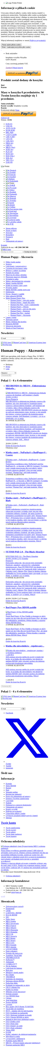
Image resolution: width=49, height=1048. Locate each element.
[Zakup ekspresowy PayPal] (23, 75)
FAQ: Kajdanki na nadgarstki (17, 1013)
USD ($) (9, 126)
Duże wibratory (11, 951)
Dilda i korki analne (13, 262)
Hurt (7, 239)
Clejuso (8, 998)
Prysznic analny (12, 288)
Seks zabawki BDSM (14, 296)
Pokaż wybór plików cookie (11, 45)
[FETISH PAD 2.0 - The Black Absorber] (22, 556)
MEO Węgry (11, 941)
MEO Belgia (10, 938)
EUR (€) (9, 124)
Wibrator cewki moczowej (15, 992)
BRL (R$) (9, 132)
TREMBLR (10, 977)
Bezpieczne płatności (14, 794)
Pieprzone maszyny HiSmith (16, 277)
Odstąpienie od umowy (14, 241)
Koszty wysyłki (11, 809)
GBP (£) (9, 145)
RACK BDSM (11, 915)
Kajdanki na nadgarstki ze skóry (18, 985)
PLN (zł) (9, 152)
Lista (7, 369)
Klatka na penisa (12, 990)
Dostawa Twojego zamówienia (17, 799)
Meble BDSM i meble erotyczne (18, 290)
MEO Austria (11, 921)
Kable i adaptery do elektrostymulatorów (21, 1034)
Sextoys (9, 264)
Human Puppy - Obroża (19, 307)
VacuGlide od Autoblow (15, 1009)
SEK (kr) (9, 158)
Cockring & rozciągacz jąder (16, 268)
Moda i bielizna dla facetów (16, 322)
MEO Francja (11, 926)
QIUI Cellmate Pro (13, 987)
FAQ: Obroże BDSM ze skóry (17, 1017)
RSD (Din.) (10, 156)
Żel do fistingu (11, 966)
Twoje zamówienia (13, 828)
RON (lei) (9, 154)
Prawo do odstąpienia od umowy (18, 796)
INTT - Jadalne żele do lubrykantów (19, 1011)
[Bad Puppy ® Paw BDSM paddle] (19, 612)
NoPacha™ (10, 960)
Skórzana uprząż (12, 320)
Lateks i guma (11, 317)
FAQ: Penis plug (12, 1024)
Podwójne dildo (12, 983)
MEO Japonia (11, 947)
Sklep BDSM (11, 786)
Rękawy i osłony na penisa (16, 271)
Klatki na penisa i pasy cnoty (16, 285)
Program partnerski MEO (15, 1045)
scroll (3, 896)
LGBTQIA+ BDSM (13, 913)
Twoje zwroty (11, 830)
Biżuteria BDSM (12, 324)
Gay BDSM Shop (12, 996)
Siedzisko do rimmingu (14, 979)
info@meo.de (16, 892)
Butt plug (9, 970)
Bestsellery (10, 235)
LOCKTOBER (11, 949)
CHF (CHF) (10, 137)
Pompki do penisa (12, 273)
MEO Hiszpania (12, 930)
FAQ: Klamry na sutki (14, 1026)
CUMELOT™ (11, 964)
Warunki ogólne (12, 792)
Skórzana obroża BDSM (15, 981)
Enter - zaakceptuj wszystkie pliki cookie (16, 47)
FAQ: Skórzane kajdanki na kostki (19, 1015)
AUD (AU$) (10, 128)
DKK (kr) (9, 143)
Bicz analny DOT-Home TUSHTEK (20, 1007)
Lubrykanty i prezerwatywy (16, 266)
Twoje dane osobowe (14, 834)
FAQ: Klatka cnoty (13, 1022)
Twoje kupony (11, 836)
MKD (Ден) (10, 147)
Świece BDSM (11, 1002)
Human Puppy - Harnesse (20, 311)
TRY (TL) (9, 160)
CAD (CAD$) (11, 135)
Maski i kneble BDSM (14, 283)
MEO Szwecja (11, 936)
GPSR (8, 911)
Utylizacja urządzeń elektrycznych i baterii (22, 816)
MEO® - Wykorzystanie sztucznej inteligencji (23, 1043)
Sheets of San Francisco (15, 328)
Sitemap (9, 818)
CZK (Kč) (10, 141)
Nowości (9, 233)
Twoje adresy (11, 832)
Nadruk (8, 803)
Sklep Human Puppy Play (15, 298)
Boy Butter (10, 975)
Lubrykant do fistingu (14, 968)
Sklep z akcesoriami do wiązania (18, 281)
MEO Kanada (11, 945)
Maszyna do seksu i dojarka (16, 275)
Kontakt (4, 245)
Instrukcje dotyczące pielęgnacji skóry (20, 1019)
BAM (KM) (10, 130)
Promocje (9, 237)
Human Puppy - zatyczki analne (22, 300)
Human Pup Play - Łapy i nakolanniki (24, 305)
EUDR (8, 1032)
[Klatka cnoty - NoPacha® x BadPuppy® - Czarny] (25, 460)
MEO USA (10, 943)
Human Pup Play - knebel (20, 313)
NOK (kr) (9, 149)
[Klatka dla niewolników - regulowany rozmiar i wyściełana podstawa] (27, 653)
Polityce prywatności (38, 40)
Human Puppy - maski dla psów (22, 302)
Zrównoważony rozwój (14, 906)
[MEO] (6, 249)
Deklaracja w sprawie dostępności (18, 805)
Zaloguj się (5, 118)
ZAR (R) (9, 162)
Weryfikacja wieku (13, 1036)
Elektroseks (10, 292)
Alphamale (10, 962)
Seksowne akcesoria (13, 326)
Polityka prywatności (14, 811)
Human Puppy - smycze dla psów (23, 309)
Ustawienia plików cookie (15, 813)
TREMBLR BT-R (13, 958)
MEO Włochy (11, 928)
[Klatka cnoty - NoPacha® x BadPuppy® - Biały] (25, 505)
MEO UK (9, 934)
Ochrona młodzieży (13, 876)
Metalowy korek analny (15, 973)
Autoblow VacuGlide (14, 955)
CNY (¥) (9, 139)
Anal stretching (11, 1000)
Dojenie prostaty (12, 994)
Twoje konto (8, 822)
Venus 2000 (10, 1030)
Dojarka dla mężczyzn (14, 953)
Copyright (9, 801)
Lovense (9, 1004)
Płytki (8, 367)
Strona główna (11, 228)
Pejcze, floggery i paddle (15, 294)
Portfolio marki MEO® (14, 1041)
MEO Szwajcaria (12, 923)
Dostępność (10, 909)
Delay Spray (10, 919)
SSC (7, 917)
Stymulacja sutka (12, 279)
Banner (8, 788)
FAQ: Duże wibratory (14, 1028)
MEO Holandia (11, 932)
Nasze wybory (11, 230)
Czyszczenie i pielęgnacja (15, 1039)
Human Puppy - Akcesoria (20, 315)
